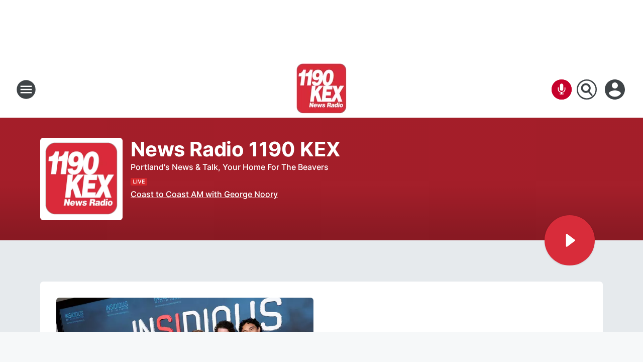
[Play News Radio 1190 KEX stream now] (81, 179)
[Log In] (616, 89)
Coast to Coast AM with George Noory (204, 194)
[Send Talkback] (562, 89)
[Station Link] (321, 89)
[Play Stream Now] (570, 240)
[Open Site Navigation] (26, 89)
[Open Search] (587, 89)
